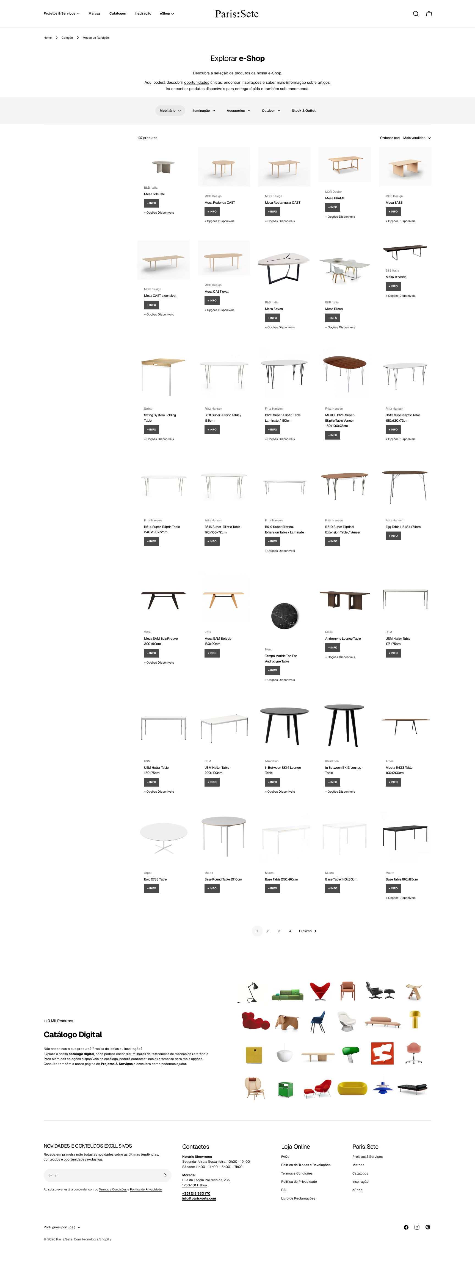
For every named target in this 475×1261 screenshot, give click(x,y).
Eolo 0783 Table (155, 879)
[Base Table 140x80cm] (345, 837)
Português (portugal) (59, 1227)
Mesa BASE (394, 202)
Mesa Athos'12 (396, 277)
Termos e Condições (113, 1189)
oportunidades (196, 82)
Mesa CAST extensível (160, 295)
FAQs (285, 1156)
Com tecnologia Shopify (92, 1239)
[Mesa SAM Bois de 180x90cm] (224, 596)
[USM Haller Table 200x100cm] (224, 725)
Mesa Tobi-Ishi (154, 194)
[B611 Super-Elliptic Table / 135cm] (224, 373)
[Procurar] (415, 13)
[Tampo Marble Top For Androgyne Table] (284, 605)
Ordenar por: (390, 138)
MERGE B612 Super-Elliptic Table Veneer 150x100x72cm (340, 420)
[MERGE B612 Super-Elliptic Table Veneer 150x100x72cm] (345, 373)
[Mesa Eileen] (345, 267)
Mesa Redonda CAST (220, 202)
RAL (284, 1190)
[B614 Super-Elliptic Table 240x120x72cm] (163, 484)
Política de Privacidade (299, 1181)
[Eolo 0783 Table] (163, 837)
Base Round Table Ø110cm (223, 879)
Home (48, 38)
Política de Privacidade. (146, 1189)
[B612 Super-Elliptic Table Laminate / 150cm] (284, 373)
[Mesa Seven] (284, 267)
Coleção (67, 38)
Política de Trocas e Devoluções (305, 1165)
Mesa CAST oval (216, 291)
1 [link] (257, 931)
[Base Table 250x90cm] (284, 837)
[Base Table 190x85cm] (405, 837)
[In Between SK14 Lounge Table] (284, 725)
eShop (357, 1190)
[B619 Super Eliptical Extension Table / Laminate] (284, 484)
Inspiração (360, 1181)
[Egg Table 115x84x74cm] (405, 484)
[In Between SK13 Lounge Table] (345, 725)
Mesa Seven (274, 309)
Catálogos (360, 1173)
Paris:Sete (64, 1239)
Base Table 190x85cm (402, 879)
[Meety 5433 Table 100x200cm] (405, 725)
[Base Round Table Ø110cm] (224, 837)
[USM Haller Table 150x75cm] (163, 725)
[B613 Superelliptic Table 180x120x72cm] (405, 373)
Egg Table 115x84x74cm (403, 527)
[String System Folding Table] (163, 373)
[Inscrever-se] (165, 1175)
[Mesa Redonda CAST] (224, 166)
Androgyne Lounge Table (343, 638)
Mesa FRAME (334, 198)
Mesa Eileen (334, 309)
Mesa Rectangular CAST (282, 202)
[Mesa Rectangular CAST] (284, 166)
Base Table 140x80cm (341, 879)
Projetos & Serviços (367, 1156)
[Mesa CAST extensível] (163, 260)
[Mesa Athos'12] (405, 251)
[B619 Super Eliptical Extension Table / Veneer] (345, 484)
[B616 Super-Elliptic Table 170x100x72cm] (224, 484)
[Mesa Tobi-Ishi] (163, 162)
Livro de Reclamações (298, 1198)
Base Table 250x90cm (281, 879)
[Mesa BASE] (405, 166)
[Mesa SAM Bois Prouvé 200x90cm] (163, 596)
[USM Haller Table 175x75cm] (405, 596)
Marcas (358, 1165)
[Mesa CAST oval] (224, 258)
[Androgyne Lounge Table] (345, 596)
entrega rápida (247, 88)
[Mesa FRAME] (345, 164)
